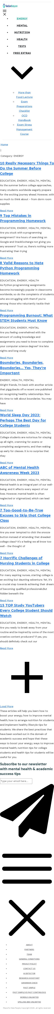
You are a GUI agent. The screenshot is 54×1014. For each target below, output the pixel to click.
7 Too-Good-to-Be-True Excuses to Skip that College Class (25, 515)
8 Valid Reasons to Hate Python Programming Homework (21, 268)
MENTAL (45, 180)
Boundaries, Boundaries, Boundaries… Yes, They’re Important (23, 367)
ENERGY (22, 180)
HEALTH (34, 180)
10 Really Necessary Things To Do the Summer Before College (27, 168)
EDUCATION (8, 180)
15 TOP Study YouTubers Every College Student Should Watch (26, 610)
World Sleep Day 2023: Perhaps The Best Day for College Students (23, 420)
